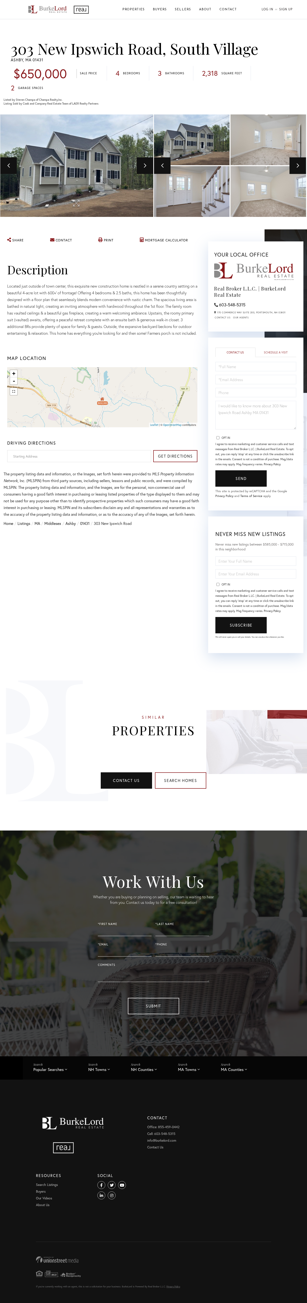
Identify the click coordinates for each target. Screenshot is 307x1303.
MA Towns (187, 1069)
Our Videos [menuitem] (44, 1198)
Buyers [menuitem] (160, 9)
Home (8, 523)
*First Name (107, 924)
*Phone (161, 944)
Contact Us (222, 317)
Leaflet (154, 425)
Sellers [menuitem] (183, 9)
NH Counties (142, 1069)
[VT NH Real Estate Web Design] (153, 1259)
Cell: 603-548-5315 (161, 1133)
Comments (106, 965)
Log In (267, 9)
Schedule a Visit (276, 352)
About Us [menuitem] (42, 1204)
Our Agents (240, 317)
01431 (84, 523)
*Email (103, 944)
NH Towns (97, 1069)
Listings (24, 523)
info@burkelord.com (161, 1140)
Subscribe (241, 625)
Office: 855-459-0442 (163, 1127)
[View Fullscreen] (13, 391)
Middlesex (52, 523)
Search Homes (180, 780)
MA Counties (232, 1069)
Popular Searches (48, 1069)
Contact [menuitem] (228, 9)
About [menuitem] (205, 9)
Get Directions (175, 456)
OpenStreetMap (172, 425)
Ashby (70, 523)
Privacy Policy (272, 464)
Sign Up (286, 9)
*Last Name (164, 924)
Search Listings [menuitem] (47, 1184)
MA (37, 523)
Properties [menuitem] (133, 9)
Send (241, 478)
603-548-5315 (232, 305)
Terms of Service (251, 496)
